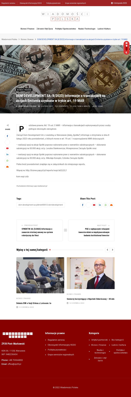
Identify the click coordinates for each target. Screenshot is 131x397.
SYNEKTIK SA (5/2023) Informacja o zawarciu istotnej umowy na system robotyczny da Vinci (37, 232)
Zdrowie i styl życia (45, 29)
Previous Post (31, 225)
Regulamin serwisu (8, 3)
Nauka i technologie (86, 29)
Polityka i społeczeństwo (65, 29)
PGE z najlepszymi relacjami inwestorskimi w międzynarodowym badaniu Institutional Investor (94, 232)
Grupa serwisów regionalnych (75, 3)
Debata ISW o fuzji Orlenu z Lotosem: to (33, 303)
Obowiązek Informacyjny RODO (31, 3)
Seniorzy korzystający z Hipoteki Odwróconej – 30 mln (90, 299)
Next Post (101, 225)
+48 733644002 (16, 360)
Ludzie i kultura (104, 29)
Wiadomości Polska (27, 106)
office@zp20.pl (14, 364)
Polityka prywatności (53, 3)
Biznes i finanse (27, 29)
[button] (107, 250)
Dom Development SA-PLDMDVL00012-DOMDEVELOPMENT (40, 205)
